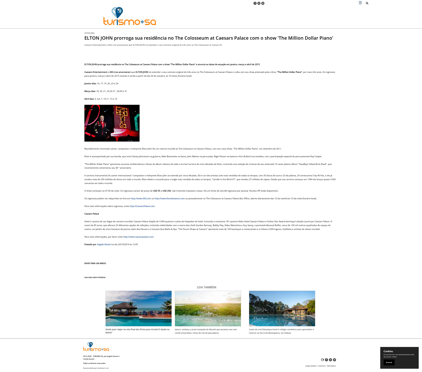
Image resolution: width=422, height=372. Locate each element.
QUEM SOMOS (311, 366)
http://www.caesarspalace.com (138, 236)
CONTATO (322, 366)
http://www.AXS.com (141, 198)
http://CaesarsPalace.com (142, 206)
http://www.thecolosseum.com (170, 198)
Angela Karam (104, 244)
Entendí (389, 362)
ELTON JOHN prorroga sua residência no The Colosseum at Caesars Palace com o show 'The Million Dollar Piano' (208, 38)
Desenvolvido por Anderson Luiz (96, 368)
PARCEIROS (331, 366)
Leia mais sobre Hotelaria (95, 277)
